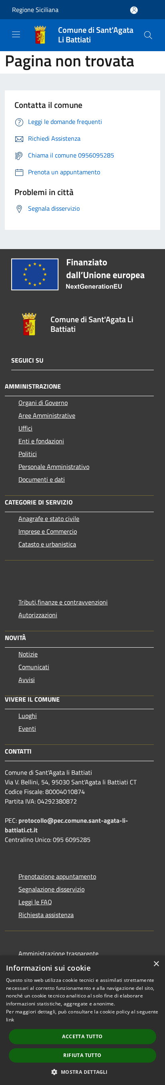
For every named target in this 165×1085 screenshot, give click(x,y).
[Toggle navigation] (16, 34)
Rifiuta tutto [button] (82, 1055)
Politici (27, 454)
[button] (82, 1072)
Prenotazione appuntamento (57, 876)
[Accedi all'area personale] (134, 10)
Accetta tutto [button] (82, 1036)
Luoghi (27, 715)
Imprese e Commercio (47, 531)
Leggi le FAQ (35, 902)
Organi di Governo (43, 402)
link (10, 1019)
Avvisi (26, 679)
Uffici (25, 428)
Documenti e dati (41, 479)
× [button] (156, 964)
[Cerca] (148, 35)
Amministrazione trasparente (58, 953)
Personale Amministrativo (53, 466)
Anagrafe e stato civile (48, 518)
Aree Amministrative (46, 415)
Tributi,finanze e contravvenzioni (63, 602)
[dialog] (82, 1020)
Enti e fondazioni (41, 441)
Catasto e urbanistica (47, 544)
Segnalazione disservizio (51, 889)
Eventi (27, 728)
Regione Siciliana (35, 9)
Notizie (28, 654)
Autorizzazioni (37, 615)
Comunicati (33, 667)
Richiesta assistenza (46, 914)
